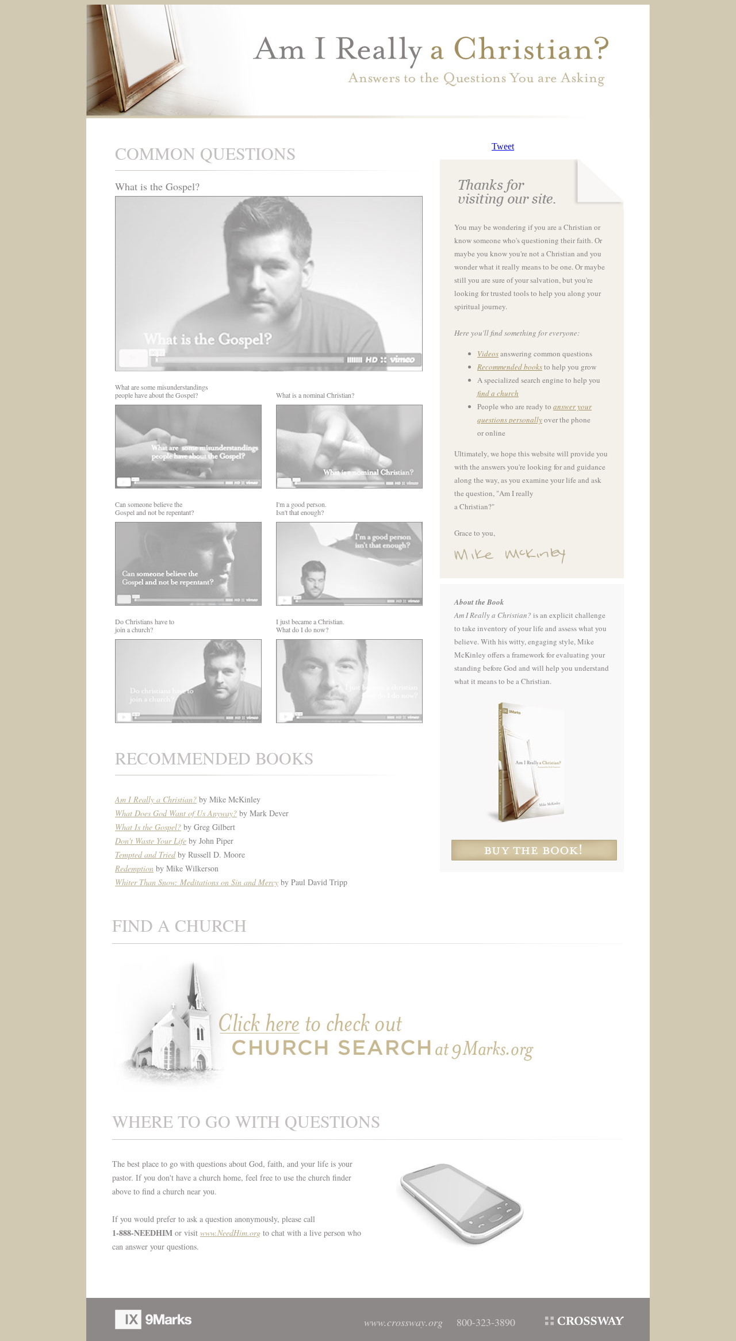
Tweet (503, 146)
